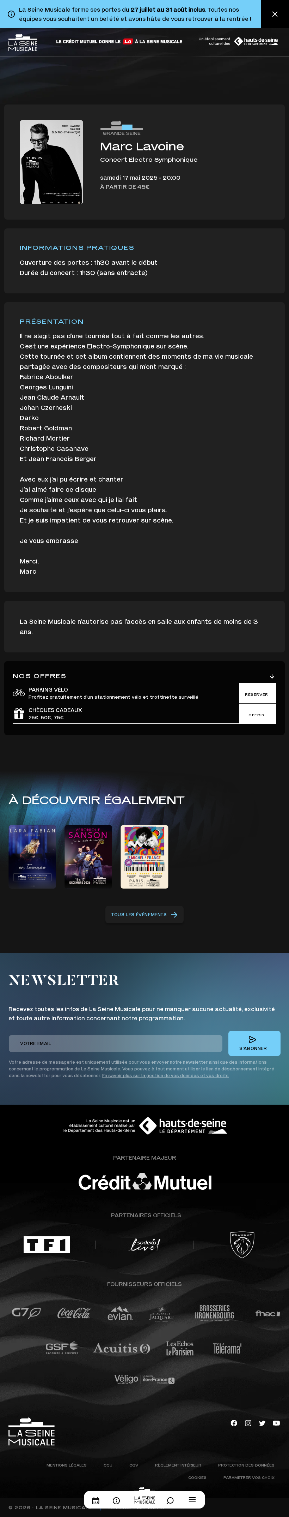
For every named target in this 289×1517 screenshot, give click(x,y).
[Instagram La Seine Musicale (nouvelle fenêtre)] (248, 1422)
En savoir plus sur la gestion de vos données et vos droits (165, 1075)
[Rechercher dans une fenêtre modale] (172, 1500)
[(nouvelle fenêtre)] (120, 41)
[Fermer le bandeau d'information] (275, 14)
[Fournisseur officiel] (26, 1313)
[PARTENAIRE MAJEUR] (166, 1181)
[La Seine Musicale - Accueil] (23, 42)
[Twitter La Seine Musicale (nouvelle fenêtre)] (262, 1422)
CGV (133, 1465)
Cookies (197, 1477)
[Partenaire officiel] (47, 1244)
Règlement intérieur (178, 1465)
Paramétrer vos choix (249, 1477)
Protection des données (246, 1465)
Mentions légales (67, 1465)
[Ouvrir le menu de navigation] (192, 1499)
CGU (108, 1465)
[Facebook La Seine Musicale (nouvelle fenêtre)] (234, 1422)
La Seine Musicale (64, 1507)
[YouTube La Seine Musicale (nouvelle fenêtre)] (276, 1422)
